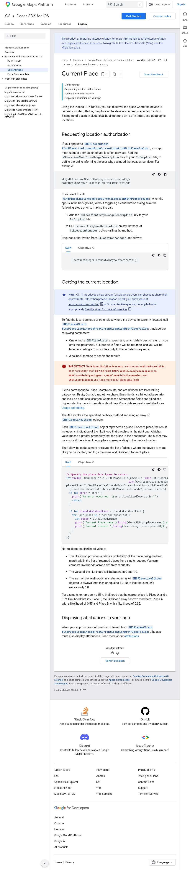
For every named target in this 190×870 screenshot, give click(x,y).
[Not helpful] (165, 60)
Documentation (125, 60)
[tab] (68, 247)
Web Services (104, 793)
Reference (27, 24)
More (86, 4)
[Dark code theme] (159, 174)
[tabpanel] (115, 261)
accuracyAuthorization (83, 304)
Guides (9, 24)
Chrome (59, 823)
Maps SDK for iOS (64, 793)
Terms (58, 862)
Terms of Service (148, 793)
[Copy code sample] (165, 174)
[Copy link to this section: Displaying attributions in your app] (133, 618)
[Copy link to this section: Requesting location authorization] (134, 135)
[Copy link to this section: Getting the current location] (122, 282)
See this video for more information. (106, 309)
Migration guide (71, 47)
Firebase (59, 829)
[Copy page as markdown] (114, 74)
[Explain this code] (153, 174)
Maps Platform (39, 4)
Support (143, 787)
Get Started (133, 16)
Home (65, 60)
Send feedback (153, 74)
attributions (131, 636)
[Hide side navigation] (44, 863)
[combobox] (124, 4)
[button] (24, 56)
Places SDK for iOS (32, 16)
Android (101, 776)
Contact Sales (146, 781)
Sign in (181, 4)
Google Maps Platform (100, 60)
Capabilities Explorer (66, 781)
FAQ (56, 776)
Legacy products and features (84, 43)
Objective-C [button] (86, 247)
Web (98, 787)
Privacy (69, 862)
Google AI (59, 841)
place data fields (129, 379)
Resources (64, 24)
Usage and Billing (73, 408)
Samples (46, 24)
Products (71, 4)
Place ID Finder (62, 787)
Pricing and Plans (148, 776)
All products (61, 847)
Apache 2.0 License (119, 679)
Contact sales (162, 16)
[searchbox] (24, 36)
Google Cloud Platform (67, 835)
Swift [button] (68, 247)
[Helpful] (160, 60)
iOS (7, 16)
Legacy (82, 24)
